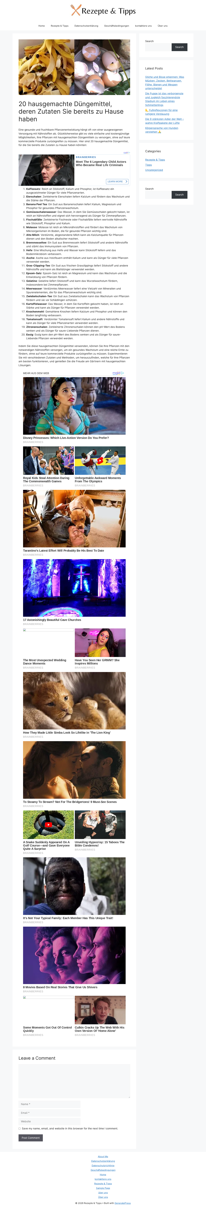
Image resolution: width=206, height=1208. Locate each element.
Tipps (148, 164)
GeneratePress (123, 1203)
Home (41, 25)
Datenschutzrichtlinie (103, 1165)
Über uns (163, 25)
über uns (103, 1192)
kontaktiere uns (143, 25)
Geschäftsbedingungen (116, 25)
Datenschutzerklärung (86, 25)
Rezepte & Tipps (59, 25)
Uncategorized (154, 169)
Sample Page (103, 1188)
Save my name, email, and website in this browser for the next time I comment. (70, 1128)
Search (149, 41)
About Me (103, 1156)
